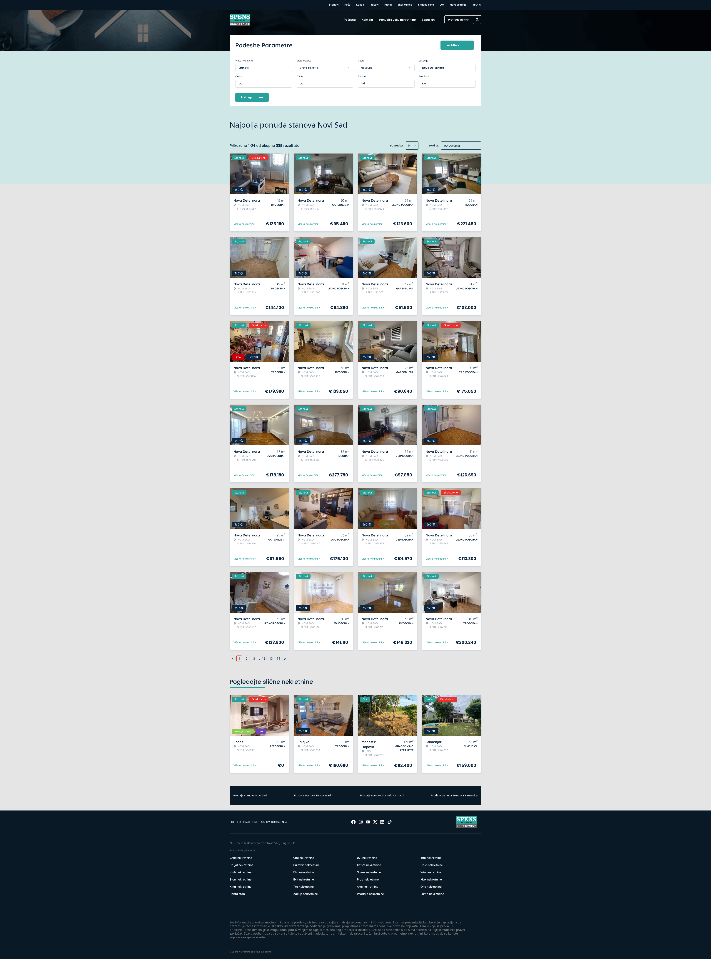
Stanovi (333, 4)
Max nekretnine (431, 879)
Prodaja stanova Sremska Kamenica (454, 795)
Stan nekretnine (240, 879)
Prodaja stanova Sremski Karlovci (382, 795)
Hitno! (388, 4)
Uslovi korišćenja (274, 822)
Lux (442, 4)
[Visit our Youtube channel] (368, 822)
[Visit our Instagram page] (360, 822)
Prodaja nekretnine (370, 894)
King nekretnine (240, 886)
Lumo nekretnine (432, 894)
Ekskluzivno (405, 4)
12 (263, 658)
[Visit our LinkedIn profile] (382, 822)
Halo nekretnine (431, 865)
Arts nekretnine (367, 886)
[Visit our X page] (375, 822)
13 (271, 658)
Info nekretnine (430, 858)
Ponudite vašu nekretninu (397, 19)
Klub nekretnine (240, 872)
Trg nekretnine (303, 886)
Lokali (360, 4)
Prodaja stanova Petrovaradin (313, 795)
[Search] (477, 19)
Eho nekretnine (303, 872)
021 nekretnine (367, 858)
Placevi (374, 4)
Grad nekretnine (241, 858)
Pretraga (247, 97)
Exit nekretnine (303, 879)
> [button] (285, 659)
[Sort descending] (415, 145)
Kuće (347, 4)
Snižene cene (426, 4)
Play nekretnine (368, 879)
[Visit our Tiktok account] (389, 822)
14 (278, 658)
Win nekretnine (430, 872)
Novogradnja (458, 4)
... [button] (259, 658)
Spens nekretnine (369, 872)
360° (475, 4)
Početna (350, 19)
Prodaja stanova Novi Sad (250, 795)
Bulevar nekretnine (306, 865)
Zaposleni (428, 19)
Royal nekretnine (241, 865)
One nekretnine (431, 886)
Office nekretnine (369, 865)
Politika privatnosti (244, 822)
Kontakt (367, 19)
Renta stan (237, 894)
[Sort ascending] (408, 145)
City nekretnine (303, 858)
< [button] (232, 659)
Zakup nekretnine (305, 894)
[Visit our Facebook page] (353, 822)
